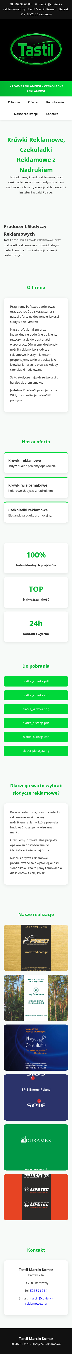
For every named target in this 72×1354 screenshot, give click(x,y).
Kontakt (52, 114)
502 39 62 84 (23, 4)
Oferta (33, 102)
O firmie (14, 102)
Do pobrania (55, 102)
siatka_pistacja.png (36, 751)
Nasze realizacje (26, 114)
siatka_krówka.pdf (36, 681)
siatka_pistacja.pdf (36, 723)
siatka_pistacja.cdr (36, 737)
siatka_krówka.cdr (36, 695)
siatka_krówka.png (36, 709)
